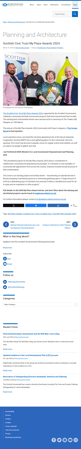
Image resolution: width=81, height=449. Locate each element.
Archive (8, 415)
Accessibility (9, 411)
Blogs (75, 5)
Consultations (66, 5)
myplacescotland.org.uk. (46, 193)
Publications (54, 5)
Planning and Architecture (16, 22)
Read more (7, 248)
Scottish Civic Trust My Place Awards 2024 (58, 214)
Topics (38, 5)
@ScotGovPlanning (16, 287)
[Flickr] (65, 440)
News (46, 5)
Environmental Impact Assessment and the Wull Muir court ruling (31, 334)
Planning (60, 48)
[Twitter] (59, 440)
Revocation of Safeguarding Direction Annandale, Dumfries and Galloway (35, 377)
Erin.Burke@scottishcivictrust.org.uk (50, 199)
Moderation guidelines (13, 437)
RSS (9, 259)
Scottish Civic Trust (31, 214)
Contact (8, 419)
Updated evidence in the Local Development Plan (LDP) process (30, 355)
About (32, 5)
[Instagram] (76, 440)
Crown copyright (11, 426)
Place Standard (52, 48)
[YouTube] (70, 440)
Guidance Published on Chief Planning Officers (57, 226)
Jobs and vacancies (12, 430)
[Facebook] (54, 440)
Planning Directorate (22, 48)
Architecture (42, 48)
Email (9, 264)
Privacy (7, 434)
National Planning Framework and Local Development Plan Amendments (24, 226)
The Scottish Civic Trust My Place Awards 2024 (23, 113)
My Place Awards (15, 214)
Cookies (8, 422)
